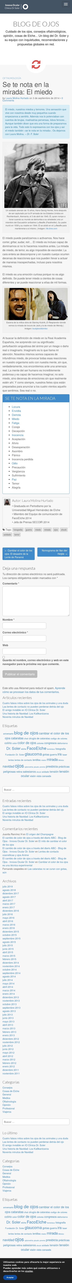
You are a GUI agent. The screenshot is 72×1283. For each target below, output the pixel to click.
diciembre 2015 (11, 931)
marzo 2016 (9, 924)
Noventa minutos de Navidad (18, 716)
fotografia (18, 529)
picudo (36, 767)
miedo (38, 529)
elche (23, 748)
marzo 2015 (9, 955)
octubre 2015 (10, 935)
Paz (14, 479)
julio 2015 (8, 945)
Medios (6, 1098)
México (61, 760)
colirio (8, 743)
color (14, 743)
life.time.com (51, 228)
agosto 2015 (9, 942)
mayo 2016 (8, 917)
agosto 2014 (9, 976)
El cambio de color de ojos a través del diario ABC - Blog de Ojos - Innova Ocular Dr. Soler (34, 839)
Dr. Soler (13, 748)
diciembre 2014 (11, 962)
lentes (11, 760)
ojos (56, 529)
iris (60, 754)
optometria (29, 767)
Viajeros (7, 1111)
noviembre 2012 (11, 1042)
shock (63, 529)
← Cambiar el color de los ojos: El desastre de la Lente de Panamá (18, 554)
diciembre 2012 (11, 1038)
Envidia (16, 411)
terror (16, 534)
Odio (15, 463)
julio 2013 (8, 1014)
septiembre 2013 (11, 1007)
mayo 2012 (8, 1052)
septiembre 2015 (11, 938)
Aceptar (10, 1277)
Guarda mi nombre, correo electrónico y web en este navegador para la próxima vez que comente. (36, 662)
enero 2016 (9, 928)
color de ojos (27, 742)
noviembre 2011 (11, 1073)
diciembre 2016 (11, 910)
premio (42, 767)
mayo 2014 (8, 983)
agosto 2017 (9, 897)
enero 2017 (9, 907)
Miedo (15, 419)
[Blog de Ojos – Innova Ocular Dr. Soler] (16, 6)
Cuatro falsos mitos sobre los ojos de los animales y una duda (35, 703)
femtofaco (51, 749)
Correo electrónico (15, 632)
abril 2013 (8, 1024)
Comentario (11, 583)
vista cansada (44, 776)
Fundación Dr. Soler (14, 754)
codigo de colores (59, 738)
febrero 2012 (9, 1063)
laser (64, 754)
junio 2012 (8, 1049)
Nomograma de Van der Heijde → (54, 552)
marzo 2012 (9, 1059)
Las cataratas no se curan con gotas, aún (35, 870)
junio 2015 (8, 948)
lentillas (37, 760)
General (7, 1094)
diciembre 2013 (11, 997)
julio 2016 (8, 914)
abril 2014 (8, 986)
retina (19, 771)
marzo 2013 (9, 1028)
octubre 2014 (10, 969)
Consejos (7, 1087)
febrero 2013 (9, 1032)
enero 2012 (9, 1066)
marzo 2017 (9, 903)
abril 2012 (8, 1056)
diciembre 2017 (11, 893)
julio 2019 (8, 886)
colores (40, 743)
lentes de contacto (23, 760)
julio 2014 (8, 980)
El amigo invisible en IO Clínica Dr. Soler (24, 710)
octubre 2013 (10, 1004)
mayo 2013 (8, 1021)
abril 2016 (8, 921)
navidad (8, 766)
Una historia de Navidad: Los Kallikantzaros (26, 713)
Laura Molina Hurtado (17, 98)
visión (33, 776)
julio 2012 (8, 1045)
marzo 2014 (9, 990)
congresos (50, 743)
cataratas (17, 738)
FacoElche (36, 748)
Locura (16, 407)
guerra (29, 529)
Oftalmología (12, 78)
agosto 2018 (9, 890)
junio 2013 (8, 1018)
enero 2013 (9, 1035)
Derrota (16, 415)
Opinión (7, 1104)
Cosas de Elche (11, 1091)
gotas (46, 754)
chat (26, 738)
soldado (7, 534)
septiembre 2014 (11, 973)
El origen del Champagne (39, 834)
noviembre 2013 (11, 1000)
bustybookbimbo (40, 328)
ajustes (29, 1271)
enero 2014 (9, 993)
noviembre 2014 (11, 966)
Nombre (8, 619)
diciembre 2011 (11, 1070)
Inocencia (17, 435)
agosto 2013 (9, 1011)
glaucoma (33, 754)
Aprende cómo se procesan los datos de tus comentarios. (34, 690)
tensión (54, 771)
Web (5, 645)
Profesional (9, 1108)
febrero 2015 (9, 959)
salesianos (29, 771)
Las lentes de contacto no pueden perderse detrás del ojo (33, 706)
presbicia (52, 766)
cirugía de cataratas (39, 738)
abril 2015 (8, 952)
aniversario (8, 733)
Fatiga (15, 423)
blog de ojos (26, 732)
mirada (47, 529)
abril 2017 (8, 900)
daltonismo (62, 743)
